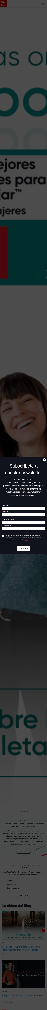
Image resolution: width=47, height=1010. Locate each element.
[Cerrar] (44, 459)
